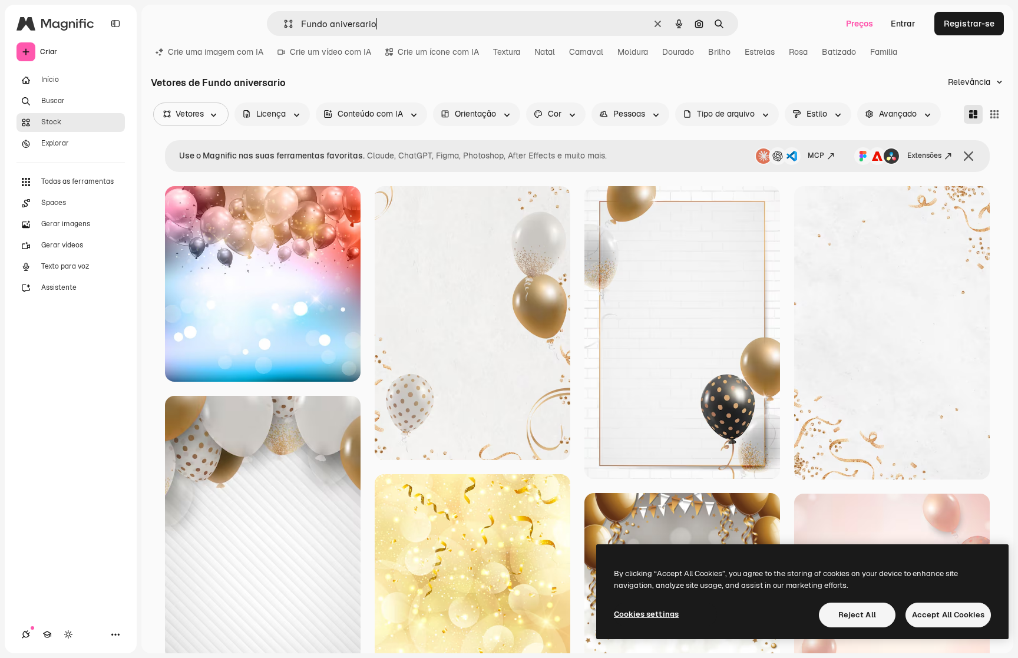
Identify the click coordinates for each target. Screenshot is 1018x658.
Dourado (678, 52)
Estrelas (760, 52)
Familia (883, 52)
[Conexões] (25, 634)
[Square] (994, 114)
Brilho (719, 52)
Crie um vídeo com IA (330, 52)
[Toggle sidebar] (115, 23)
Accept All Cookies (948, 615)
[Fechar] (968, 156)
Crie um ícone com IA (438, 52)
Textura (506, 52)
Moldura (632, 52)
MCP (816, 155)
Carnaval (586, 52)
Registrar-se (969, 23)
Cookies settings (646, 614)
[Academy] (47, 634)
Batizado (839, 52)
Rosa (798, 52)
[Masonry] (973, 114)
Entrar (903, 23)
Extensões (924, 155)
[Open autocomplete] (283, 23)
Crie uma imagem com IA (215, 52)
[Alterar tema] (68, 634)
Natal (544, 52)
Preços (859, 23)
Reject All (857, 615)
